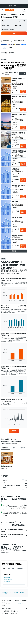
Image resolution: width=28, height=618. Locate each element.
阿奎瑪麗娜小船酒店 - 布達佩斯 (18, 115)
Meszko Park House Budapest (16, 218)
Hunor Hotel (14, 201)
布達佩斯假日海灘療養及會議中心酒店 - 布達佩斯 (18, 151)
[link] (14, 431)
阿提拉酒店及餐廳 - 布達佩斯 (18, 97)
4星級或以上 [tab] (5, 448)
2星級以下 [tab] (22, 448)
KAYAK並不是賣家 (7, 608)
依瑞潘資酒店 (15, 169)
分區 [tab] (9, 568)
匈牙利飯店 (22, 592)
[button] (26, 6)
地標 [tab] (13, 568)
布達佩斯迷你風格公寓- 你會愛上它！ (18, 133)
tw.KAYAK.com (5, 592)
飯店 (10, 592)
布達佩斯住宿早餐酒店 (17, 235)
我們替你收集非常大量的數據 (10, 611)
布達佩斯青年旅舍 (8, 579)
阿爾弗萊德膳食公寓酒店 (18, 185)
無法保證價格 (20, 604)
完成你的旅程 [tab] (20, 568)
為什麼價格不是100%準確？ (9, 614)
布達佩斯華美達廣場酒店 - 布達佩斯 (18, 79)
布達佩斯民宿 (7, 577)
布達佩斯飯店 (5, 594)
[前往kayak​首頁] (9, 10)
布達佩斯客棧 (7, 581)
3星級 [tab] (14, 448)
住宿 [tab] (4, 568)
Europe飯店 (15, 592)
